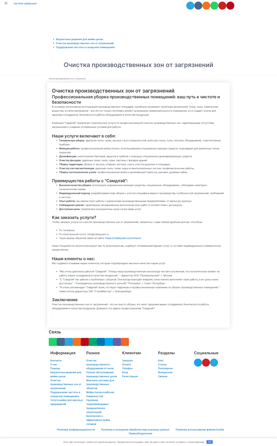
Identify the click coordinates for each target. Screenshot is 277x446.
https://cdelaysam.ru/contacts (123, 238)
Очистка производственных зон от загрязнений (85, 43)
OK (209, 442)
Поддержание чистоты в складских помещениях (85, 47)
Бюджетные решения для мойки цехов (79, 39)
